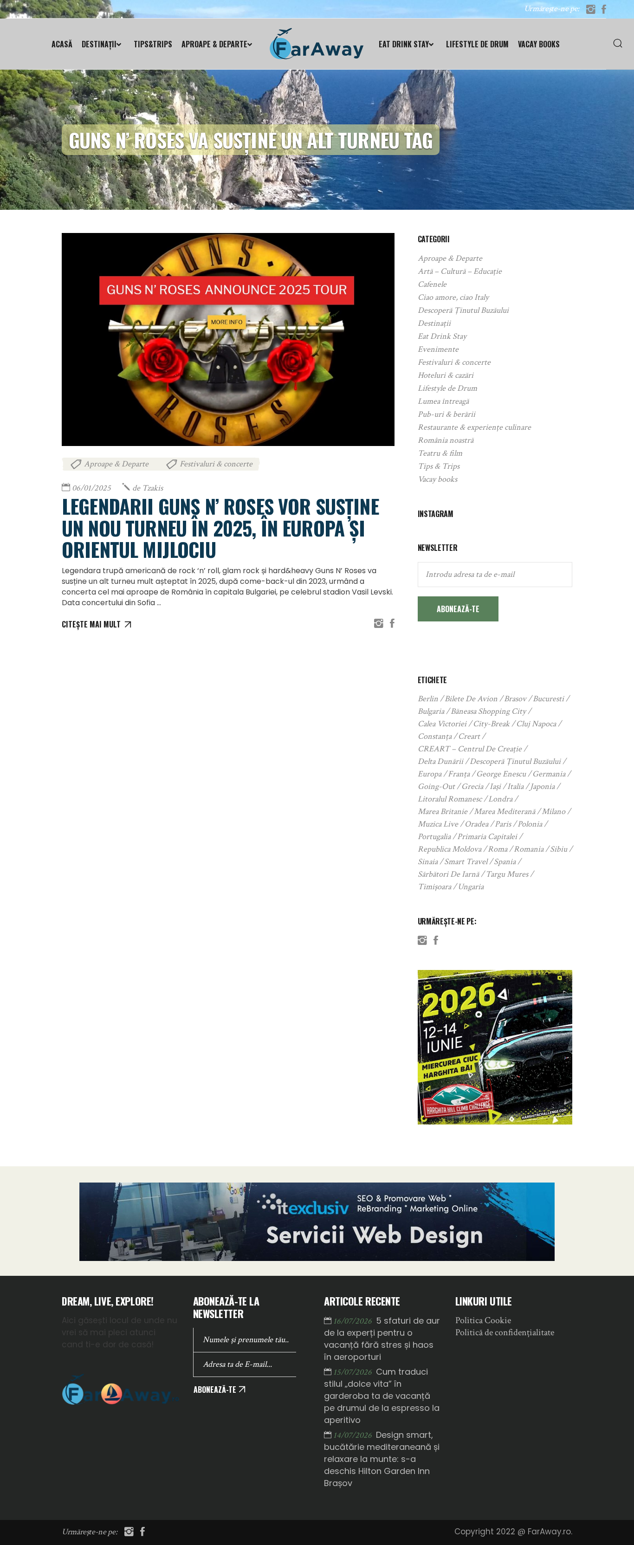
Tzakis (147, 488)
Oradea (476, 824)
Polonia (530, 824)
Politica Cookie (483, 1320)
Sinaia (428, 861)
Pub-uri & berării (446, 414)
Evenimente (438, 349)
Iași (495, 786)
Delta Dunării (440, 761)
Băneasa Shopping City (488, 711)
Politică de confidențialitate (504, 1332)
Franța (459, 774)
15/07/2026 (353, 1372)
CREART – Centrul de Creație (470, 748)
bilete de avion (471, 698)
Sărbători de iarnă (448, 874)
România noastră (445, 440)
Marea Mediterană (504, 811)
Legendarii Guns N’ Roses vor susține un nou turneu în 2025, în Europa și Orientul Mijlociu (220, 527)
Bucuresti (548, 698)
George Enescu (501, 774)
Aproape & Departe (116, 464)
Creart (469, 736)
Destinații (434, 323)
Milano (553, 811)
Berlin (428, 698)
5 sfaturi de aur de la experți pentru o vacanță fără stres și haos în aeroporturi (382, 1339)
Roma (497, 849)
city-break (491, 723)
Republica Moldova (449, 849)
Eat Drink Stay (442, 336)
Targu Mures (506, 874)
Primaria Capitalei (487, 836)
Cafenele (432, 284)
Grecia (472, 786)
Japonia (542, 786)
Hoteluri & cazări (445, 375)
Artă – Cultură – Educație (460, 271)
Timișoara (434, 886)
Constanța (435, 736)
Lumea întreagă (443, 401)
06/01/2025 (91, 488)
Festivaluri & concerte (216, 464)
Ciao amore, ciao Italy (453, 297)
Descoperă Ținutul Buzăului (463, 310)
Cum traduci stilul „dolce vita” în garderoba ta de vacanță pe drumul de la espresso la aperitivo (382, 1396)
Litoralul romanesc (450, 799)
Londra (500, 799)
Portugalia (434, 836)
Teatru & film (440, 453)
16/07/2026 (353, 1321)
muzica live (438, 824)
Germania (548, 774)
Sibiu (558, 849)
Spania (505, 861)
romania (528, 849)
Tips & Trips (438, 466)
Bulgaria (431, 711)
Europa (429, 774)
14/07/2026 (353, 1435)
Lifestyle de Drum (447, 388)
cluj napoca (536, 723)
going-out (436, 786)
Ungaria (471, 886)
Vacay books (437, 479)
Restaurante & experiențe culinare (474, 427)
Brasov (515, 698)
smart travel (465, 861)
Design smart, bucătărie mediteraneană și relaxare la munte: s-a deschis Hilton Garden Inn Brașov (382, 1459)
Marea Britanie (442, 811)
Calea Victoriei (442, 723)
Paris (503, 824)
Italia (515, 786)
